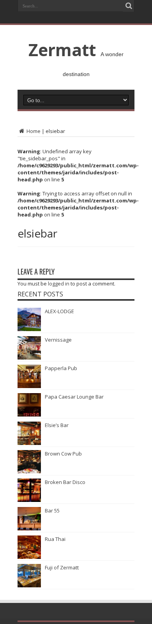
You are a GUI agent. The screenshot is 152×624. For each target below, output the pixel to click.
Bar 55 (52, 510)
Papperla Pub (61, 368)
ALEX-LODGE (59, 311)
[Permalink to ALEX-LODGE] (29, 329)
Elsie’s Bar (57, 425)
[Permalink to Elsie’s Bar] (29, 443)
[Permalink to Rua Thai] (29, 556)
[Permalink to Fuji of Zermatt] (29, 585)
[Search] (128, 6)
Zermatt (62, 49)
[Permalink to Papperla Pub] (29, 386)
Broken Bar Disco (65, 482)
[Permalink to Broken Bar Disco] (29, 499)
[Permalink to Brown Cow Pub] (29, 471)
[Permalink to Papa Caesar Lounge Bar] (29, 414)
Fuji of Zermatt (62, 567)
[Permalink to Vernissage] (29, 357)
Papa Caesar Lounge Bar (74, 396)
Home (33, 131)
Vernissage (58, 339)
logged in (58, 283)
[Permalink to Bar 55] (29, 528)
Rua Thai (55, 538)
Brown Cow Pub (63, 453)
